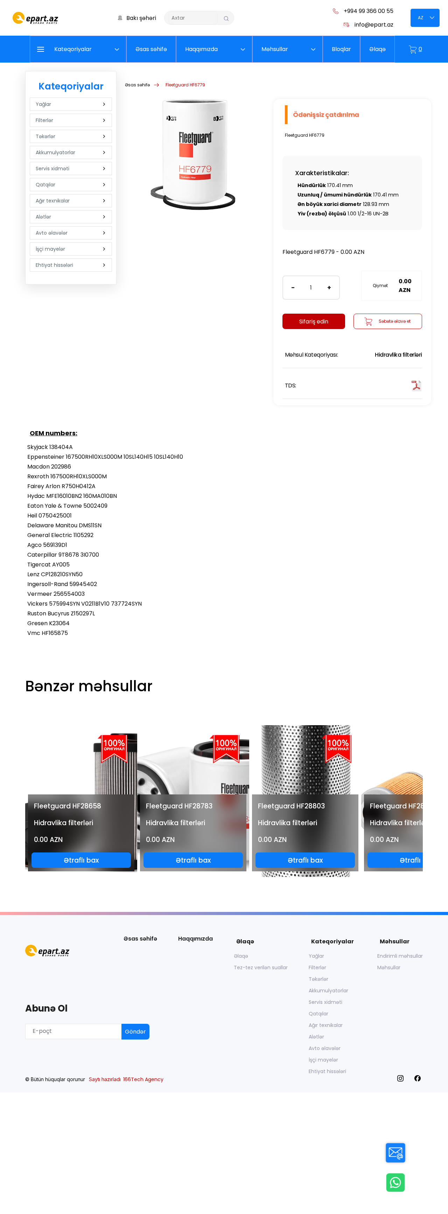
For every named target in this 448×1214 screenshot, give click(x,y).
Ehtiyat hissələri (54, 265)
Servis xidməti (52, 168)
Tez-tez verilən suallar (261, 967)
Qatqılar (45, 184)
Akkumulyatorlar (55, 152)
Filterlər (44, 120)
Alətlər (43, 216)
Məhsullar (388, 967)
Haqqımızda (195, 939)
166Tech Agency (143, 1079)
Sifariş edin (313, 321)
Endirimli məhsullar (400, 955)
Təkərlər (45, 136)
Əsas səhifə (137, 85)
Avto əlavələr (52, 232)
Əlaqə (241, 955)
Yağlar (43, 104)
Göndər (135, 1032)
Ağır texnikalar (53, 200)
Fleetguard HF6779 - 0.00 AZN (323, 252)
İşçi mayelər (50, 248)
